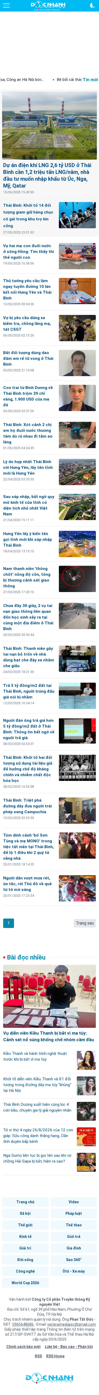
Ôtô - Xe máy (74, 1271)
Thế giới (25, 1225)
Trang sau (85, 923)
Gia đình (74, 1248)
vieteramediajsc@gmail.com (71, 1324)
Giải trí (25, 1248)
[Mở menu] (6, 5)
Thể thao (74, 1225)
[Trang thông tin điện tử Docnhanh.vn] (48, 6)
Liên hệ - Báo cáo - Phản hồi (69, 1347)
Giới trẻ (73, 1237)
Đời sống (25, 1260)
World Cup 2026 (25, 1283)
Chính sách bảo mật (23, 1347)
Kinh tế (25, 1237)
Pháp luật (73, 1213)
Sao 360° (74, 1260)
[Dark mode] (92, 5)
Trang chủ (25, 1202)
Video (74, 1202)
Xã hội (25, 1213)
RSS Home (55, 1356)
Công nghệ (25, 1271)
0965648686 (23, 1324)
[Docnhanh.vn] (49, 1379)
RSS (38, 1356)
